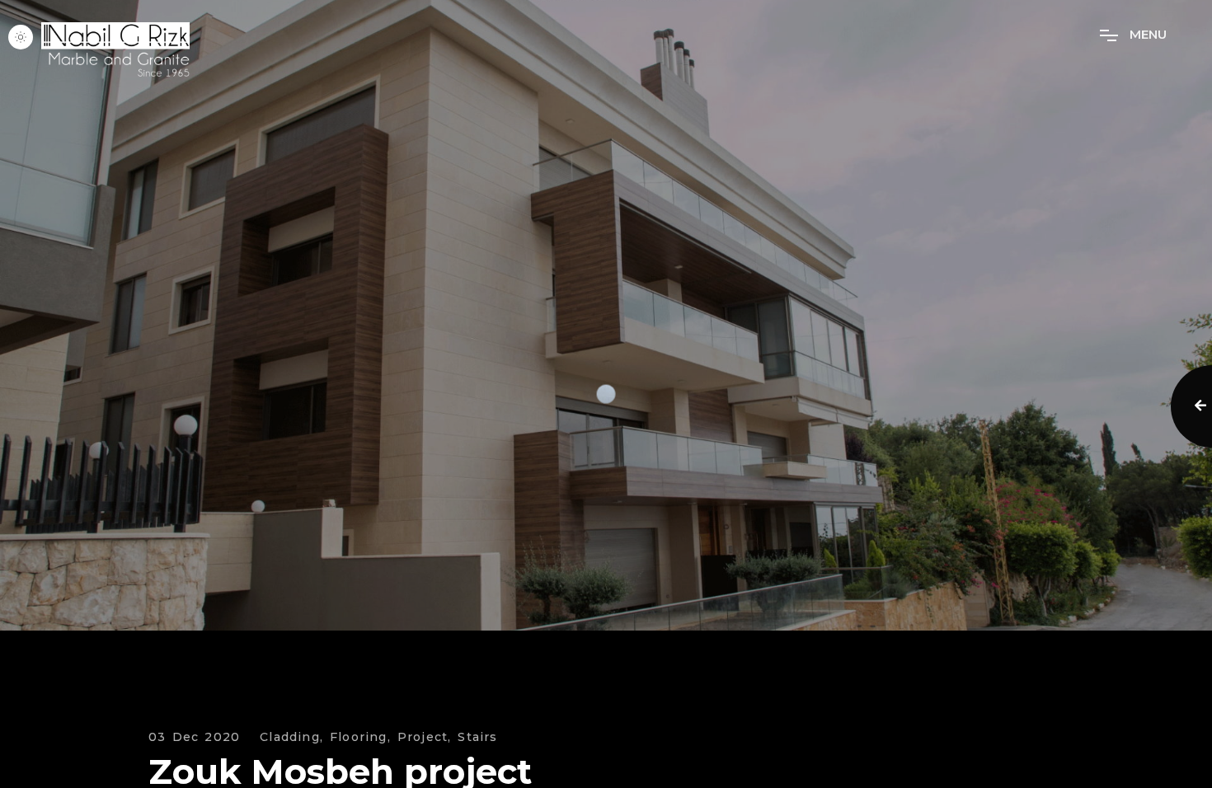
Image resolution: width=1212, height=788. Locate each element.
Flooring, (360, 737)
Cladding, (291, 737)
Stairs (477, 737)
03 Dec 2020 (194, 737)
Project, (424, 737)
